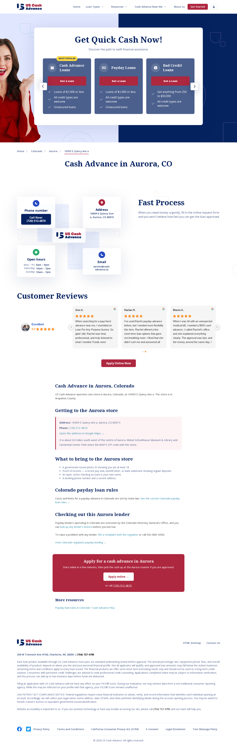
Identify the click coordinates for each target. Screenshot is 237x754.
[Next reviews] (217, 327)
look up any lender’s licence (76, 526)
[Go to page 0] (142, 351)
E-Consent (152, 729)
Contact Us (213, 643)
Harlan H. (130, 309)
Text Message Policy (205, 729)
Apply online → (118, 577)
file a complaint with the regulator (118, 534)
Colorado (36, 151)
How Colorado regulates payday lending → (80, 542)
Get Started (198, 6)
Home (76, 6)
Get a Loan (67, 81)
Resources (117, 6)
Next (194, 86)
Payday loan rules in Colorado (72, 607)
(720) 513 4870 (78, 428)
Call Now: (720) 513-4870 (36, 219)
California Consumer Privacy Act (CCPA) (115, 729)
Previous (43, 86)
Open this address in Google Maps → (81, 433)
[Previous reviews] (71, 327)
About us (179, 6)
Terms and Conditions (70, 729)
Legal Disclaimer (175, 729)
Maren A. (178, 309)
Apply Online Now (118, 363)
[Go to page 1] (145, 351)
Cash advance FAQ (103, 607)
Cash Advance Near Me (148, 6)
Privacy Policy (41, 729)
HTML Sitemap (192, 643)
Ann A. (79, 309)
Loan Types (93, 6)
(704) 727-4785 (85, 654)
